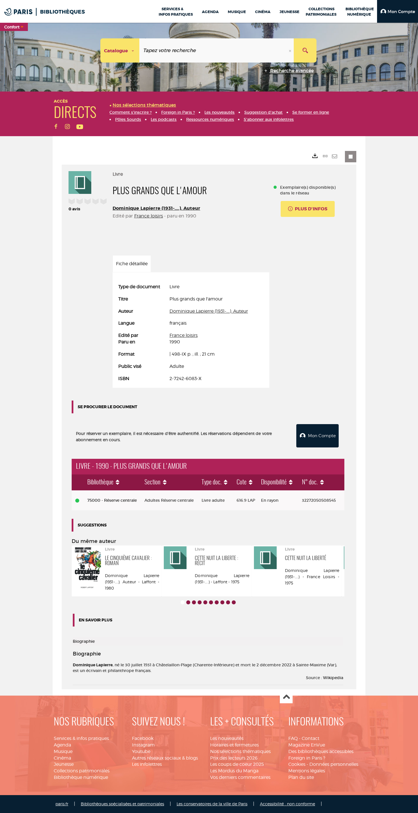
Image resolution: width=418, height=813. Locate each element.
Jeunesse (64, 764)
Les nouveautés (226, 738)
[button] (397, 11)
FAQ (293, 738)
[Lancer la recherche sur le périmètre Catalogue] (305, 50)
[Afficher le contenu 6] (211, 602)
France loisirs (148, 216)
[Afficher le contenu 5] (205, 602)
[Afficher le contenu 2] (188, 602)
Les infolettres (147, 764)
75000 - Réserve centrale (112, 500)
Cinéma (62, 758)
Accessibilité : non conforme (287, 803)
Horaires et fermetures (234, 745)
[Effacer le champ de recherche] (290, 50)
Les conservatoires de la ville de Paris (212, 803)
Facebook (143, 738)
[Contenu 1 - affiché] (183, 602)
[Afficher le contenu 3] (194, 602)
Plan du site (301, 777)
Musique (63, 751)
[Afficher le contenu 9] (228, 602)
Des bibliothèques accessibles (320, 751)
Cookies (296, 764)
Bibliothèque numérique (81, 777)
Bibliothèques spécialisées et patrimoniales (122, 803)
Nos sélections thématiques (240, 751)
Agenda (62, 745)
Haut (286, 697)
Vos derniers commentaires (240, 777)
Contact (310, 738)
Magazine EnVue (306, 745)
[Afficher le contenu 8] (222, 602)
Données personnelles (333, 764)
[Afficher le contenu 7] (217, 602)
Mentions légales (306, 770)
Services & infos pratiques (81, 738)
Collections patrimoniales (81, 770)
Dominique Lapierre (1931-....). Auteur (156, 208)
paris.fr (61, 803)
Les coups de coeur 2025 (237, 764)
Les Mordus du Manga (234, 770)
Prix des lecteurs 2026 (234, 758)
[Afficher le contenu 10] (234, 602)
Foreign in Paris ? (306, 758)
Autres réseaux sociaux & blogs (165, 758)
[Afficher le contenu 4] (200, 602)
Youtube (141, 751)
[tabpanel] (191, 333)
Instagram (143, 745)
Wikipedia (333, 677)
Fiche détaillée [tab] (132, 263)
